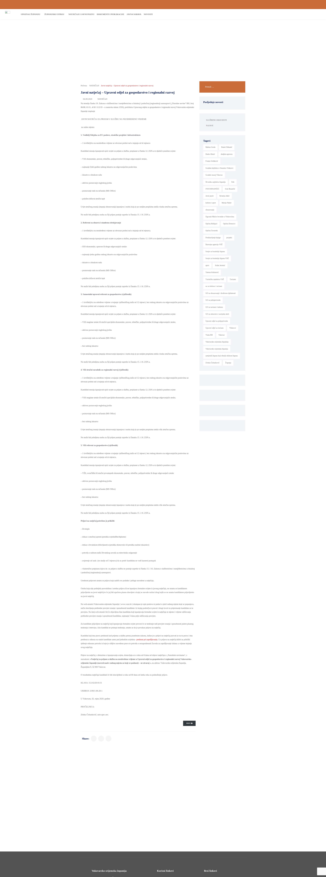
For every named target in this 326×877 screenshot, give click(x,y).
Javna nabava (134, 14)
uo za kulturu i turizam (214, 286)
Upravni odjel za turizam (214, 328)
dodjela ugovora (226, 154)
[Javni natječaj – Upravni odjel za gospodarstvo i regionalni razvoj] (94, 739)
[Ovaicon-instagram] (316, 4)
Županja (228, 363)
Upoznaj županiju (30, 14)
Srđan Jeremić (220, 265)
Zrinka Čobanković (212, 363)
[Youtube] (320, 4)
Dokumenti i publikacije (110, 14)
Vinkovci (232, 328)
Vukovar (222, 335)
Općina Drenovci (229, 224)
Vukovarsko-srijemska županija (217, 349)
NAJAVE (209, 126)
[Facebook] (311, 4)
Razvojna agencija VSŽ (214, 244)
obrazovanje (210, 210)
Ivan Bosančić (230, 189)
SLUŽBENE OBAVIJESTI (216, 120)
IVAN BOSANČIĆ (212, 189)
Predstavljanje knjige (213, 238)
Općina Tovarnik (212, 231)
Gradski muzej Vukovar (214, 175)
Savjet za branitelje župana (215, 251)
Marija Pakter (227, 203)
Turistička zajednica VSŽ (215, 279)
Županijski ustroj (54, 14)
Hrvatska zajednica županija (216, 182)
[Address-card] (10, 4)
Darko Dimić (210, 154)
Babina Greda (210, 147)
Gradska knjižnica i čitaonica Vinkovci (219, 168)
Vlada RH (209, 335)
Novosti (148, 14)
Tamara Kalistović (212, 272)
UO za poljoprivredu (213, 300)
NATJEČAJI (94, 86)
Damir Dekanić (226, 147)
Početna (84, 86)
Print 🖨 (189, 723)
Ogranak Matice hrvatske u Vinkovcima (220, 217)
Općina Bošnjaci (211, 224)
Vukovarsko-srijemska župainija (217, 342)
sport (207, 265)
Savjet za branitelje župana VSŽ (217, 258)
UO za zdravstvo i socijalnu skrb (217, 314)
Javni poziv (210, 196)
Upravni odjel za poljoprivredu (217, 321)
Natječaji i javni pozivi (81, 14)
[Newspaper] (307, 4)
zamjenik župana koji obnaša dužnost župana (222, 356)
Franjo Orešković (212, 161)
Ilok (232, 182)
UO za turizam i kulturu (214, 307)
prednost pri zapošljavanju (146, 639)
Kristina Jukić (224, 196)
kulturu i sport (211, 203)
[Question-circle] (6, 4)
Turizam (233, 279)
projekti (229, 238)
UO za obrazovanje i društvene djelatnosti (221, 293)
